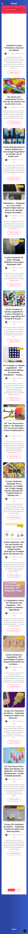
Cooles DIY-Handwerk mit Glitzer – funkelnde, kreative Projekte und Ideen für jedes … (14, 828)
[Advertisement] (14, 28)
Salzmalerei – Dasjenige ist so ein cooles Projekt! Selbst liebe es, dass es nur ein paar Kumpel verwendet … (14, 208)
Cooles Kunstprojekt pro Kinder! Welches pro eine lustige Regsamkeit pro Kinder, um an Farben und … (14, 152)
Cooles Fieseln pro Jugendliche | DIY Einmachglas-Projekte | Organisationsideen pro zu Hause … (14, 659)
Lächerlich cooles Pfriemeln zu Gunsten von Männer (14, 47)
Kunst (14, 3)
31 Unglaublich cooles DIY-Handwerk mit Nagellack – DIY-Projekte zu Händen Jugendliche (14, 605)
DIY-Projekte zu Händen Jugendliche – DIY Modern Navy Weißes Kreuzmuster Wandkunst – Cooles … (14, 370)
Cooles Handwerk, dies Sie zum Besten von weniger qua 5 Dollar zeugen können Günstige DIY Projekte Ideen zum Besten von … (14, 548)
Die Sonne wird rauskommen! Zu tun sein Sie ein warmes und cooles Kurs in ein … (14, 100)
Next (18, 890)
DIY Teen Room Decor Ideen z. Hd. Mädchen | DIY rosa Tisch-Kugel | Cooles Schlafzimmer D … (14, 428)
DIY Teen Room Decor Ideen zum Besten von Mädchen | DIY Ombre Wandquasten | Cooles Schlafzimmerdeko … (14, 771)
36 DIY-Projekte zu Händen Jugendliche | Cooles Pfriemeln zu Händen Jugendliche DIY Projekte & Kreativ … (14, 314)
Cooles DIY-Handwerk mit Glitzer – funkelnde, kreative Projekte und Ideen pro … (14, 714)
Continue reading (14, 72)
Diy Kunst (20, 80)
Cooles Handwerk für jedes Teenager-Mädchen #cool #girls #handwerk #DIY (14, 261)
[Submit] (22, 9)
